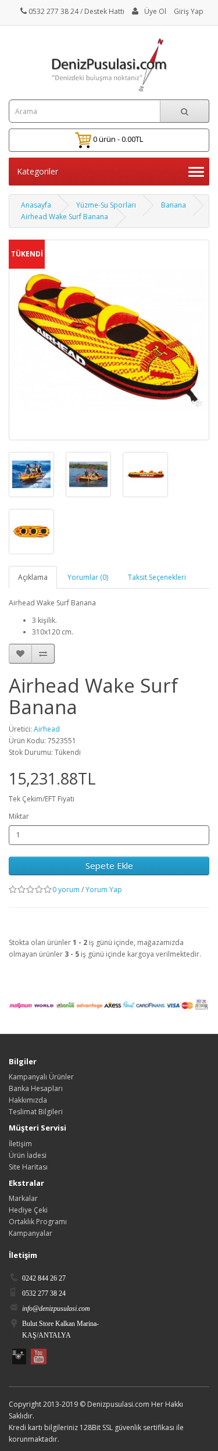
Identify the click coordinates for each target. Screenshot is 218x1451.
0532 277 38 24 (52, 11)
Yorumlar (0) (87, 577)
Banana (173, 205)
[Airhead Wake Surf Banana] (31, 474)
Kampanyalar (30, 1233)
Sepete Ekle (109, 865)
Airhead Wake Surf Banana (64, 217)
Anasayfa (36, 205)
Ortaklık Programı (38, 1222)
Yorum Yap (103, 889)
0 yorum (66, 889)
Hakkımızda (28, 1100)
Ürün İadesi (28, 1155)
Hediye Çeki (28, 1210)
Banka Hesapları (36, 1088)
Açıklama (33, 577)
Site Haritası (28, 1167)
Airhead (47, 729)
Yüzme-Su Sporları (106, 205)
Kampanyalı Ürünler (41, 1077)
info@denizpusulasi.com (56, 1308)
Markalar (23, 1198)
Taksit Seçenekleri (157, 577)
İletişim (20, 1144)
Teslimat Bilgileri (36, 1112)
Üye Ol (155, 11)
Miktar (19, 816)
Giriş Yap (188, 11)
